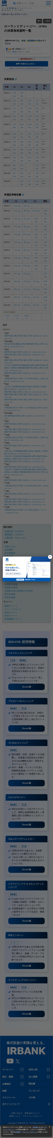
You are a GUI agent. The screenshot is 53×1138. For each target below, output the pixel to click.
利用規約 (36, 1127)
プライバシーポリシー (29, 1132)
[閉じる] (50, 557)
